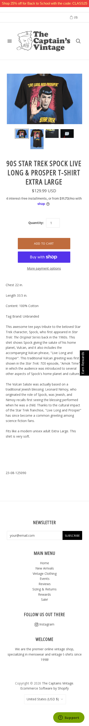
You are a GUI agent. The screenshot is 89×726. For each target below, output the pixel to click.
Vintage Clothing (45, 573)
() (75, 17)
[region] (44, 3)
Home (44, 563)
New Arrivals (44, 568)
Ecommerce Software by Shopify (44, 688)
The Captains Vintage (57, 683)
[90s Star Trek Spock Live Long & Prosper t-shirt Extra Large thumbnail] (22, 134)
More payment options (44, 268)
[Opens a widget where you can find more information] (68, 718)
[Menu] (9, 41)
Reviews (45, 584)
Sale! (44, 599)
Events (45, 578)
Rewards (44, 594)
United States (43, 699)
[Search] (78, 41)
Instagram (46, 624)
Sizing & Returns (44, 589)
